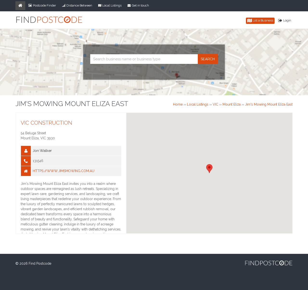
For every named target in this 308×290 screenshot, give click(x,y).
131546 (38, 161)
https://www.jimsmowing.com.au (63, 171)
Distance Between (79, 5)
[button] (209, 168)
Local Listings (112, 5)
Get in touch (140, 5)
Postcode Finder (44, 5)
